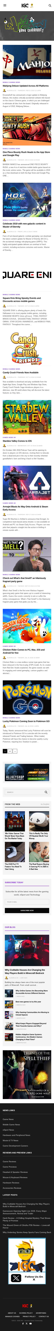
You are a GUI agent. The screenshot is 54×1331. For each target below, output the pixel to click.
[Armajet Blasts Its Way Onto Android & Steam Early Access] (27, 483)
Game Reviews (9, 1161)
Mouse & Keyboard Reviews (15, 1177)
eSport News (8, 1130)
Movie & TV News (10, 1140)
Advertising (41, 1313)
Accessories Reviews (12, 1188)
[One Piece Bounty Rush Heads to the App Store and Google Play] (27, 129)
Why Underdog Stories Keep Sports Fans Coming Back (27, 1232)
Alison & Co (11, 90)
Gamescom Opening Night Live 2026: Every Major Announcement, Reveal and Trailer (25, 1212)
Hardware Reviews (11, 1183)
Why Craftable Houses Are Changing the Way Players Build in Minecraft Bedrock (26, 1205)
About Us (12, 1313)
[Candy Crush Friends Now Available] (27, 348)
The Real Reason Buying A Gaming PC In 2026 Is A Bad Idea (39, 866)
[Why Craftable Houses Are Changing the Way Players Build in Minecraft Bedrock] (27, 950)
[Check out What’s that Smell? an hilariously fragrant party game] (27, 554)
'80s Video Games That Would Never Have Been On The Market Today (14, 836)
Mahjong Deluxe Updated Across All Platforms (26, 86)
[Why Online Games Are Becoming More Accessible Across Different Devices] (9, 993)
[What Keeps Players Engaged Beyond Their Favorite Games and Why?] (9, 1026)
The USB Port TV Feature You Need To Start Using (13, 866)
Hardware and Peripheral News (16, 1135)
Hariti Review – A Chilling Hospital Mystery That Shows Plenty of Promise (26, 1219)
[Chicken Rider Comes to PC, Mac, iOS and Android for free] (27, 626)
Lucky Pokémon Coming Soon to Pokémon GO (26, 721)
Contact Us (44, 1316)
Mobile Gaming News (11, 82)
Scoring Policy (26, 1313)
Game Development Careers (15, 1146)
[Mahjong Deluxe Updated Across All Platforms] (27, 62)
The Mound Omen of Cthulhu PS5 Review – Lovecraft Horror (26, 1226)
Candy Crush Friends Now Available (20, 372)
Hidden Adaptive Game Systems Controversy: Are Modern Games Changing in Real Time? (29, 1037)
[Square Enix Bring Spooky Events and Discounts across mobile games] (27, 274)
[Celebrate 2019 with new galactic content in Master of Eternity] (27, 200)
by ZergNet (45, 804)
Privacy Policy (29, 1316)
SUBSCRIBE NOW (27, 910)
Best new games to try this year (28, 1002)
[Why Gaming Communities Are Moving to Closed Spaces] (9, 1015)
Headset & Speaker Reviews (15, 1172)
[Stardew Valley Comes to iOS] (27, 417)
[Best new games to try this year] (9, 1004)
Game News (8, 1119)
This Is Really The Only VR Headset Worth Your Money (38, 836)
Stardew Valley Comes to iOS (17, 441)
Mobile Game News (11, 1124)
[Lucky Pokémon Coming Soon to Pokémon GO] (27, 697)
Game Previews (10, 1167)
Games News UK (9, 437)
